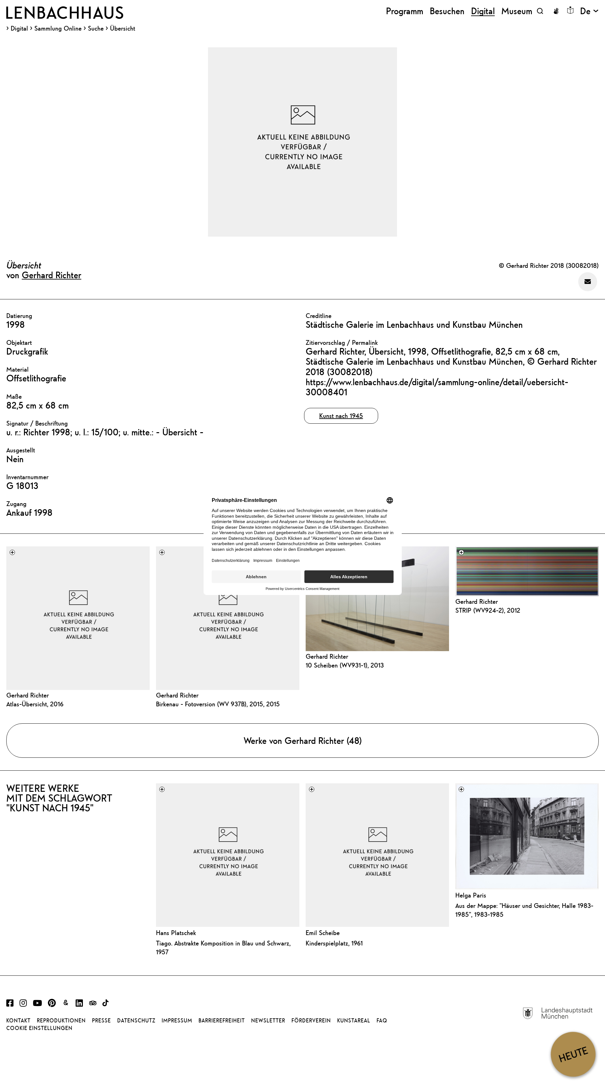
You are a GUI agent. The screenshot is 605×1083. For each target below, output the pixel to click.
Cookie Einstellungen (39, 1028)
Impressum (177, 1020)
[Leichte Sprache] (570, 10)
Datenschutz (136, 1020)
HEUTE (573, 1054)
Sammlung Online (58, 28)
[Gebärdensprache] (556, 11)
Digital (19, 28)
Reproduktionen (61, 1020)
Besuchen (447, 10)
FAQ (382, 1020)
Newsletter (268, 1020)
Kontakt (18, 1020)
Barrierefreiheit (222, 1020)
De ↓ (589, 10)
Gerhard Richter (51, 274)
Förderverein (311, 1020)
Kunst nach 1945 (341, 416)
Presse (101, 1020)
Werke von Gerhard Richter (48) (303, 740)
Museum (516, 10)
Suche (96, 28)
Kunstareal (353, 1020)
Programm (404, 10)
